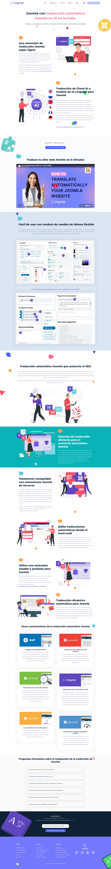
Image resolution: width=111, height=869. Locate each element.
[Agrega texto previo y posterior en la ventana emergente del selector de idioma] (74, 299)
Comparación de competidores (62, 854)
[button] (55, 769)
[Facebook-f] (82, 852)
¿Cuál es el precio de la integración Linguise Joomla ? (43, 804)
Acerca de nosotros (20, 857)
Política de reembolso (21, 850)
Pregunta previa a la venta (42, 850)
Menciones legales (20, 847)
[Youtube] (87, 852)
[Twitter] (76, 852)
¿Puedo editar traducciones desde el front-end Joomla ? (44, 797)
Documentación (39, 847)
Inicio (45, 2)
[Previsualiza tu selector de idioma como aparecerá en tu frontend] (44, 269)
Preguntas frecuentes (41, 852)
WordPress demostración (61, 850)
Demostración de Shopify (61, 852)
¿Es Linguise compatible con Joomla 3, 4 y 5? (41, 776)
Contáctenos (58, 847)
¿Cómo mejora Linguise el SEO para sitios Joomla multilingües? (46, 790)
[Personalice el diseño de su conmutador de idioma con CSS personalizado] (20, 332)
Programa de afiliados (60, 857)
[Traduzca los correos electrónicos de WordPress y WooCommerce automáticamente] (35, 314)
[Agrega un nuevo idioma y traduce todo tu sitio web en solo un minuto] (29, 254)
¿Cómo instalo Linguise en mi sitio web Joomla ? (42, 769)
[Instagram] (93, 852)
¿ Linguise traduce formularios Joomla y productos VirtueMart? (46, 783)
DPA (17, 854)
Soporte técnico (39, 854)
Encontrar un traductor (41, 857)
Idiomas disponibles (20, 852)
